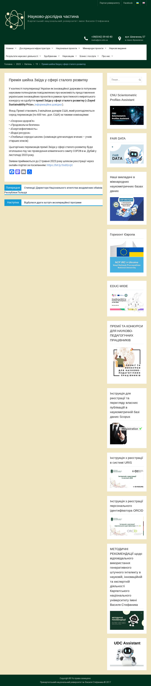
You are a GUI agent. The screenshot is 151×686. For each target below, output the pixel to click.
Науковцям (68, 56)
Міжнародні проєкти (93, 48)
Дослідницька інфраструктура (34, 48)
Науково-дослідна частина (53, 16)
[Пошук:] (126, 79)
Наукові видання (117, 48)
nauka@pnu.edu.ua (99, 40)
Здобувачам (50, 56)
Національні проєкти (66, 48)
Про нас (106, 56)
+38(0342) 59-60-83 (102, 36)
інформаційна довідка (48, 104)
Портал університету (110, 3)
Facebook (128, 3)
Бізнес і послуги (88, 56)
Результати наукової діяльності (22, 56)
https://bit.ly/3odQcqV (59, 165)
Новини (9, 48)
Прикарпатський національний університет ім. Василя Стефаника (72, 682)
